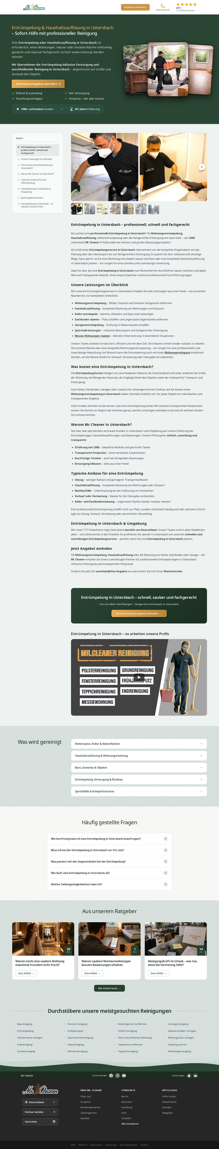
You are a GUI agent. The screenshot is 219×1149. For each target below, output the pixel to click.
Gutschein (31, 1121)
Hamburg (126, 1107)
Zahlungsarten (88, 1112)
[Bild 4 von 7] (115, 209)
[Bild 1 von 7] (77, 209)
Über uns (85, 1096)
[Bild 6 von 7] (141, 209)
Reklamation (169, 1101)
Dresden (126, 1118)
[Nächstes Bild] (202, 167)
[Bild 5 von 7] (128, 209)
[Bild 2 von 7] (89, 209)
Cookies (144, 1144)
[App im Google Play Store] (195, 1075)
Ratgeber (167, 1112)
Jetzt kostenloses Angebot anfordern (139, 613)
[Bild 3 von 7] (102, 209)
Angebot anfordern (135, 7)
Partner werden (34, 1112)
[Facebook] (111, 1075)
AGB (73, 1144)
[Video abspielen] (139, 677)
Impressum (111, 1144)
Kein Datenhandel (128, 1144)
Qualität (84, 1118)
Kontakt (166, 1107)
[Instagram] (117, 1075)
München (126, 1101)
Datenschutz (96, 1144)
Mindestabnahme (90, 1107)
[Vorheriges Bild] (76, 167)
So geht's (85, 1101)
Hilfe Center (169, 1096)
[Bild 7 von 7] (154, 209)
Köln (123, 1112)
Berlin (124, 1096)
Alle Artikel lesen (109, 988)
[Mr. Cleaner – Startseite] (40, 1089)
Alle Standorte (130, 1123)
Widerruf (82, 1144)
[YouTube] (123, 1075)
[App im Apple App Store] (189, 1075)
